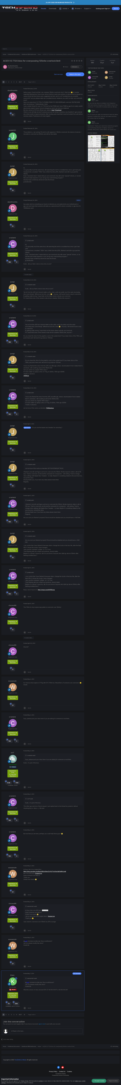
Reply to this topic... (18, 1031)
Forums (43, 8)
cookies (40, 1081)
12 (12, 115)
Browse (77, 8)
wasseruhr (12, 681)
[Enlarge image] (72, 92)
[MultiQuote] (24, 121)
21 (12, 705)
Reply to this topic (75, 74)
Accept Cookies (99, 1081)
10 (13, 190)
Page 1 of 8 (31, 82)
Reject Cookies (113, 1081)
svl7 (12, 753)
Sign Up (116, 8)
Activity (65, 8)
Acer (20, 67)
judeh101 (12, 130)
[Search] (30, 48)
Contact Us (62, 1071)
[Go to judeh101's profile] (13, 137)
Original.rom (38, 873)
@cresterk (27, 427)
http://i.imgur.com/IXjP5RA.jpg (46, 589)
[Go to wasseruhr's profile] (13, 687)
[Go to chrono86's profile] (13, 612)
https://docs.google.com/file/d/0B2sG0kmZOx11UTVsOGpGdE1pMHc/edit (44, 871)
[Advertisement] (60, 29)
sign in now (42, 1024)
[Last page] (24, 82)
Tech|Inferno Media (20, 1060)
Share (66, 67)
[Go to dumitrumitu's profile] (5, 67)
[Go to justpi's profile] (13, 172)
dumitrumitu (14, 66)
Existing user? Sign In (102, 8)
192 (10, 262)
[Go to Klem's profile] (13, 981)
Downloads (52, 8)
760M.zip (26, 375)
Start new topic (58, 74)
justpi (12, 166)
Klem (12, 975)
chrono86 (12, 605)
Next (20, 82)
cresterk (12, 238)
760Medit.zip (50, 408)
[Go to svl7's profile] (13, 759)
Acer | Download (56, 110)
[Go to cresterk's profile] (13, 244)
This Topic (23, 49)
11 (12, 630)
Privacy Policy (53, 1071)
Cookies (69, 1071)
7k (9, 1003)
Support (87, 8)
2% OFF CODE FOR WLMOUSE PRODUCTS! (59, 2)
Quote (29, 121)
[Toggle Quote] (26, 240)
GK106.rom (45, 910)
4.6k (8, 783)
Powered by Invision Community (60, 1075)
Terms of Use (24, 1081)
